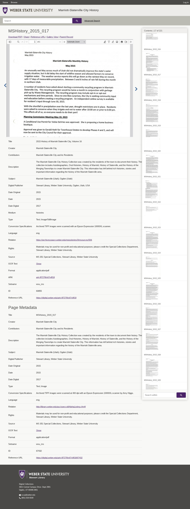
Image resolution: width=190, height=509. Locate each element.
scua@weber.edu (28, 495)
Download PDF (15, 37)
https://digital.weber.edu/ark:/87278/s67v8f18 (56, 298)
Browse (14, 2)
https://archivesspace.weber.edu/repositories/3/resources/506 (64, 240)
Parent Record (66, 37)
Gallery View (52, 37)
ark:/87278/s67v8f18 (45, 277)
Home (5, 2)
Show (38, 263)
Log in (186, 2)
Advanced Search (92, 21)
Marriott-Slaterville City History (78, 10)
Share (26, 37)
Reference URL (38, 37)
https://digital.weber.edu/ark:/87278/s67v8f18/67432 (59, 457)
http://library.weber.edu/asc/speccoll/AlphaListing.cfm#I (61, 406)
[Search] (77, 20)
